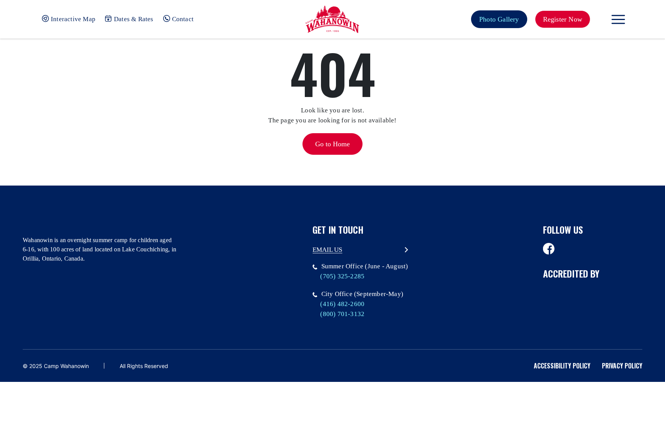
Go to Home (332, 144)
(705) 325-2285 (342, 276)
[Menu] (618, 19)
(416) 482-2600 (342, 304)
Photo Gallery (499, 19)
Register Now (562, 19)
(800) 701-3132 (342, 314)
